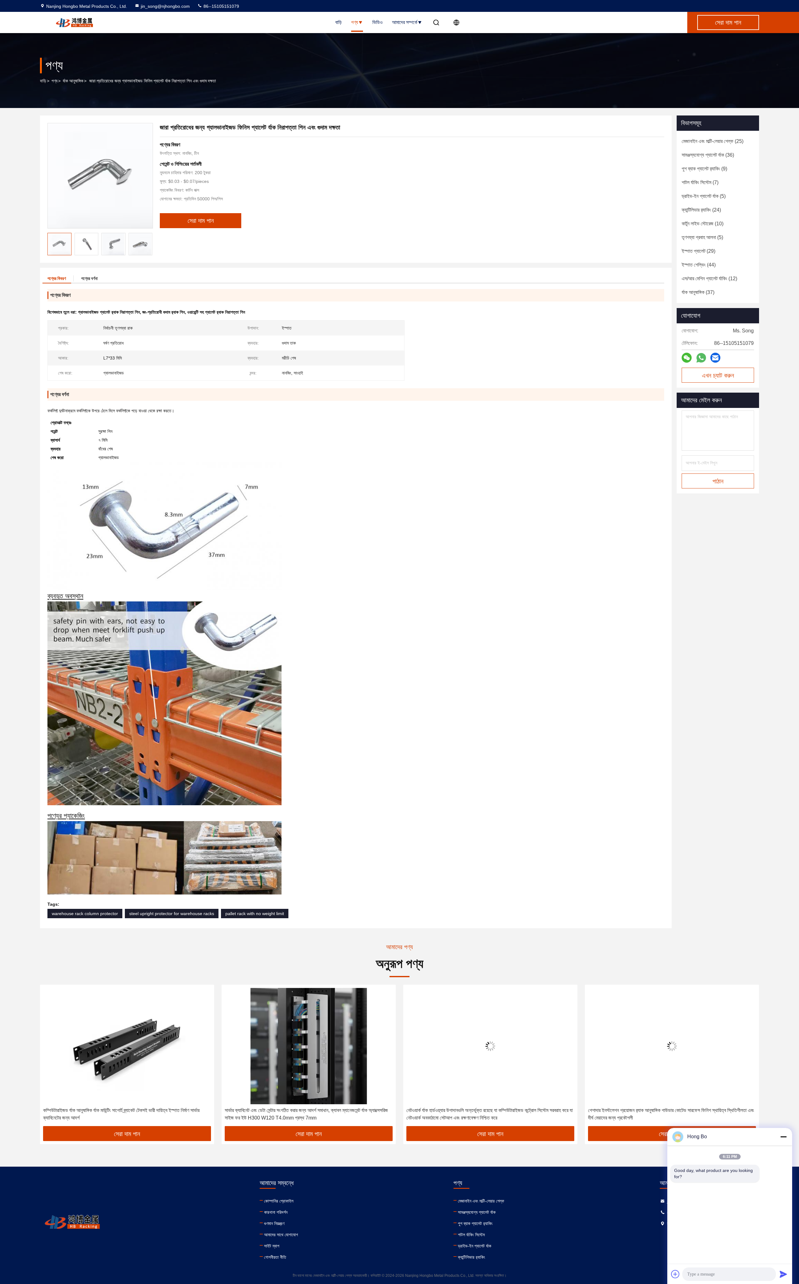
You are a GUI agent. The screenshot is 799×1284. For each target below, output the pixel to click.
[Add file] (675, 1274)
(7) (700, 182)
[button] (147, 244)
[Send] (783, 1274)
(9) (704, 168)
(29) (698, 251)
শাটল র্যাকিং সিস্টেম (471, 1234)
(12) (709, 278)
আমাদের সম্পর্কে (404, 22)
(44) (699, 264)
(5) (704, 196)
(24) (701, 210)
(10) (702, 223)
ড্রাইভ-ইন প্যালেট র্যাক (474, 1245)
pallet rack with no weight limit (254, 913)
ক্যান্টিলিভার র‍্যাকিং (471, 1257)
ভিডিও (377, 22)
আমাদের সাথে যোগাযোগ (281, 1234)
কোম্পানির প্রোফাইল (278, 1200)
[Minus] (783, 1136)
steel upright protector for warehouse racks (171, 913)
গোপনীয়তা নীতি (275, 1257)
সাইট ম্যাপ (271, 1245)
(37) (698, 292)
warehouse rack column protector (85, 913)
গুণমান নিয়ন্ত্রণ (274, 1223)
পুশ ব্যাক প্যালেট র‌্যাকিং (475, 1223)
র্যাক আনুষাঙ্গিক (73, 80)
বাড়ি (338, 22)
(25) (712, 141)
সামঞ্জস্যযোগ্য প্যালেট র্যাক (477, 1212)
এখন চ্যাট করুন (718, 375)
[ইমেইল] (715, 358)
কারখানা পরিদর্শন (275, 1212)
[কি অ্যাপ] (701, 357)
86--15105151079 (220, 6)
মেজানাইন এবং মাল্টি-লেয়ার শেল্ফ (481, 1200)
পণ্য (354, 22)
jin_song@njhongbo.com (165, 6)
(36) (708, 155)
